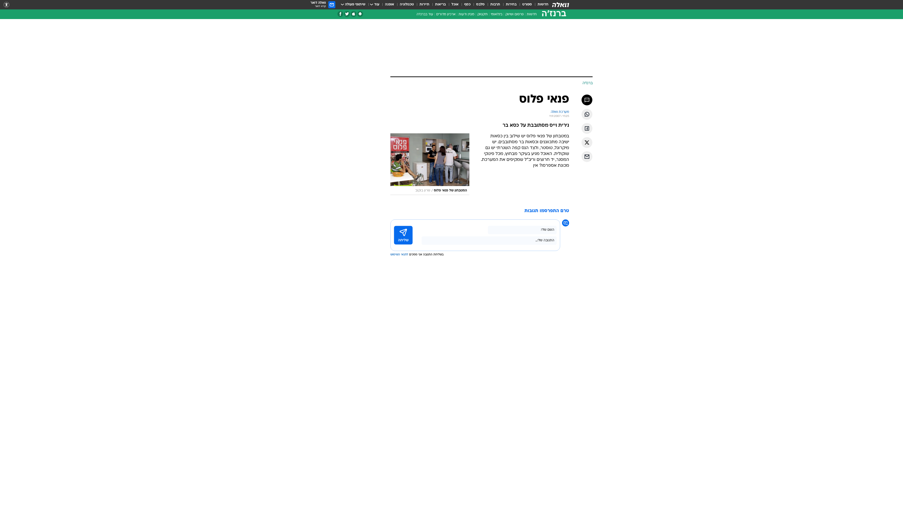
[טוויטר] (347, 14)
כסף (467, 4)
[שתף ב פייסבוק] (587, 128)
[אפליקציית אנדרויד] (360, 14)
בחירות (511, 4)
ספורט (527, 4)
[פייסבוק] (340, 14)
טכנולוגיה (407, 4)
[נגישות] (6, 5)
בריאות (440, 4)
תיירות (424, 4)
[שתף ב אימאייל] (587, 156)
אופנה (389, 4)
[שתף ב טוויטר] (587, 142)
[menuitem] (540, 4)
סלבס (480, 4)
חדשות (543, 4)
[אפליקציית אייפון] (353, 14)
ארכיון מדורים (445, 14)
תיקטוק (482, 14)
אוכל (455, 4)
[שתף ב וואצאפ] (587, 114)
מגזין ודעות (466, 14)
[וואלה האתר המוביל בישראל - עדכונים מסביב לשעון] (560, 4)
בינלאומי (496, 14)
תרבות (495, 4)
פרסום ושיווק (514, 14)
